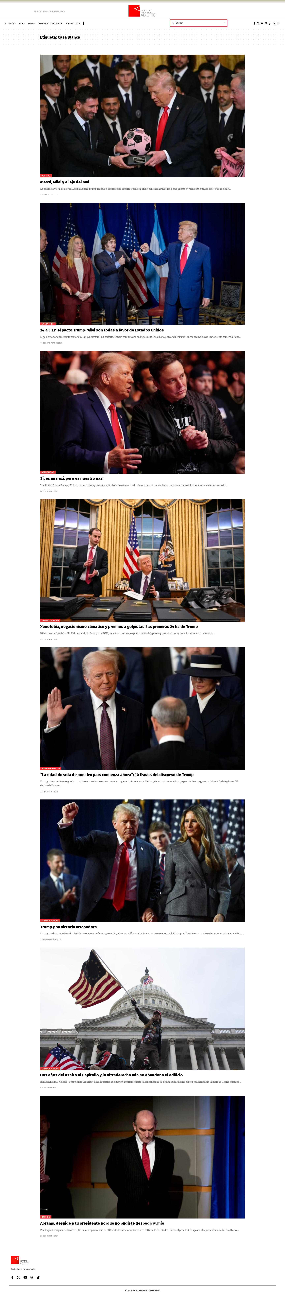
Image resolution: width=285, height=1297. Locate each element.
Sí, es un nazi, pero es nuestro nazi (71, 478)
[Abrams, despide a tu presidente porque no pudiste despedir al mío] (142, 1157)
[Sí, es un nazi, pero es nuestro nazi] (142, 412)
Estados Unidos (50, 620)
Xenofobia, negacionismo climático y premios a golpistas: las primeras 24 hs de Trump (119, 626)
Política (46, 175)
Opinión (46, 1217)
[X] (258, 23)
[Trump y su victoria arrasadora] (142, 860)
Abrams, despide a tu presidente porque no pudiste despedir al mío (102, 1223)
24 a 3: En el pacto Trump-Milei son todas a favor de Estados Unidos (102, 330)
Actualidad (48, 472)
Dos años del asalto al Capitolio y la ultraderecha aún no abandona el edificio (111, 1075)
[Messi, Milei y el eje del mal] (142, 116)
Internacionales (51, 768)
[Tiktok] (269, 23)
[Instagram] (266, 23)
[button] (83, 23)
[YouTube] (262, 23)
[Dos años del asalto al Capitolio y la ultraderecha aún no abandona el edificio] (142, 1009)
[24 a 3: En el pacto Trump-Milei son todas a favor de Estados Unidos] (142, 264)
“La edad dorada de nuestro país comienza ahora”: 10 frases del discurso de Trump (117, 774)
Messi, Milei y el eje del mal (64, 182)
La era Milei (48, 324)
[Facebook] (254, 23)
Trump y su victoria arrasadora (68, 927)
